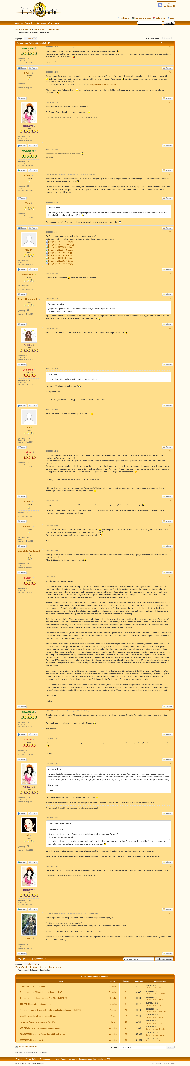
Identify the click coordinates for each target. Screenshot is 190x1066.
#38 (170, 273)
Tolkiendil (19, 1059)
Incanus (161, 1035)
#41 (170, 368)
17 (126, 1016)
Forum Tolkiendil (23, 29)
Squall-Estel (27, 274)
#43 (170, 451)
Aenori (161, 987)
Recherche (124, 18)
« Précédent (29, 39)
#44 (170, 500)
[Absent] (36, 275)
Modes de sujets (167, 43)
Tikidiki (113, 998)
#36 (170, 202)
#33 (170, 102)
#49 (170, 738)
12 (126, 986)
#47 (170, 576)
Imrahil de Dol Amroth (29, 551)
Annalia (113, 1010)
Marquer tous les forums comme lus (82, 1059)
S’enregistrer (53, 23)
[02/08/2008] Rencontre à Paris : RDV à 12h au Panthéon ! (43, 1034)
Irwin (160, 1005)
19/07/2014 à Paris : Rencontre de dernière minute (40, 1028)
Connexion (41, 23)
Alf (27, 835)
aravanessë (95, 47)
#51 (170, 817)
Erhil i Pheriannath (28, 299)
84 (126, 1040)
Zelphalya (113, 986)
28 (126, 1022)
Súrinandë (162, 1011)
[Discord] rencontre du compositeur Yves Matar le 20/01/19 (43, 998)
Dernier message (152, 987)
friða (113, 1022)
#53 (170, 913)
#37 (170, 232)
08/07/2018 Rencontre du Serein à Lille (35, 1004)
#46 (170, 550)
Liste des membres (142, 18)
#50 (170, 763)
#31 (170, 47)
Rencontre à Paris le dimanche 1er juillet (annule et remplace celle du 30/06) (50, 1010)
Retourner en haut (47, 1059)
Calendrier (160, 18)
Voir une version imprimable (28, 1046)
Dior (28, 427)
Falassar (27, 526)
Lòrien (27, 73)
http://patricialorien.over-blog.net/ (103, 84)
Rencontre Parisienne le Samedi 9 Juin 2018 (37, 1022)
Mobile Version (61, 1059)
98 (126, 1034)
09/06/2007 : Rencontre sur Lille (32, 1040)
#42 (170, 409)
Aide (172, 18)
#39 (170, 298)
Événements (55, 29)
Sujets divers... (40, 29)
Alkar (113, 1016)
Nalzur (161, 999)
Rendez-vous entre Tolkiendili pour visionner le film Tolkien (43, 992)
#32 (170, 72)
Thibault (28, 250)
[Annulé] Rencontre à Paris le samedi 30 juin (38, 1016)
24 (126, 1010)
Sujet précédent (25, 959)
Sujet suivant (39, 959)
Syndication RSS (104, 1059)
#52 (170, 866)
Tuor (27, 203)
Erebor (161, 1041)
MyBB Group (39, 1063)
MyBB (22, 1063)
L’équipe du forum (31, 1059)
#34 (170, 149)
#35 (170, 174)
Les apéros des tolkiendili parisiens (34, 986)
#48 (170, 711)
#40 (170, 328)
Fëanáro (27, 938)
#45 (170, 525)
